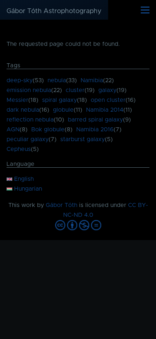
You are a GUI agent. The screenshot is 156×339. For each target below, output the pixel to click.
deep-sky (20, 80)
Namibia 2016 (95, 129)
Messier (17, 100)
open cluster (108, 100)
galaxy (107, 90)
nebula (57, 80)
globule (63, 110)
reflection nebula (30, 120)
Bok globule (48, 129)
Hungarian (27, 189)
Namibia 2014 (104, 110)
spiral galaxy (59, 100)
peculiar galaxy (28, 139)
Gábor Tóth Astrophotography (54, 11)
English (23, 179)
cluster (75, 90)
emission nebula (29, 90)
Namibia (92, 80)
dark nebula (23, 110)
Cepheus (19, 149)
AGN (13, 129)
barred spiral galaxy (95, 120)
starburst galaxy (82, 139)
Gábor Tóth (61, 205)
